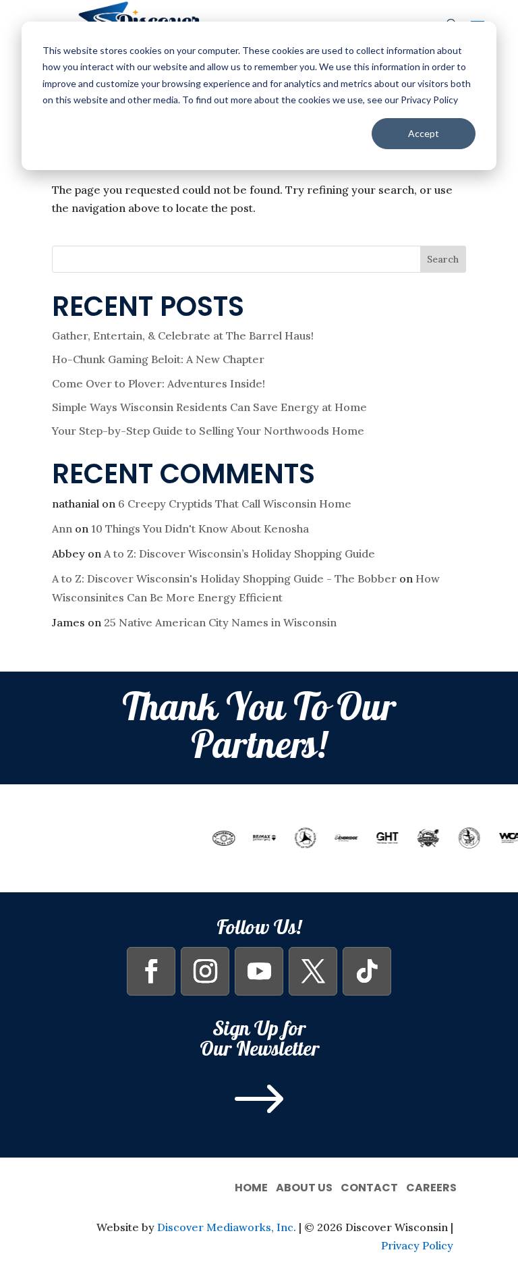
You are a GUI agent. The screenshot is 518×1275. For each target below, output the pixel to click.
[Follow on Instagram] (205, 971)
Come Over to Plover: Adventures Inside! (158, 383)
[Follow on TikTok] (367, 971)
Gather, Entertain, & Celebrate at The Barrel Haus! (183, 335)
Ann (62, 528)
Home (251, 1186)
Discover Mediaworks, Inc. (226, 1227)
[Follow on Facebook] (151, 971)
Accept (423, 133)
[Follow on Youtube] (259, 971)
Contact (369, 1186)
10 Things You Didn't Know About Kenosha (200, 528)
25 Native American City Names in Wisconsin (220, 622)
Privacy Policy (417, 1245)
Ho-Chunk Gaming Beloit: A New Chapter (158, 359)
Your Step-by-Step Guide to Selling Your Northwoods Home (208, 430)
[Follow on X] (313, 971)
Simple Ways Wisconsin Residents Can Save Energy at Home (209, 407)
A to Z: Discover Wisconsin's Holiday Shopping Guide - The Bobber (224, 578)
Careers (431, 1186)
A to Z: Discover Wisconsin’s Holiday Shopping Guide (239, 553)
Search (443, 259)
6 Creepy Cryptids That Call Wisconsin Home (234, 503)
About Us (304, 1186)
